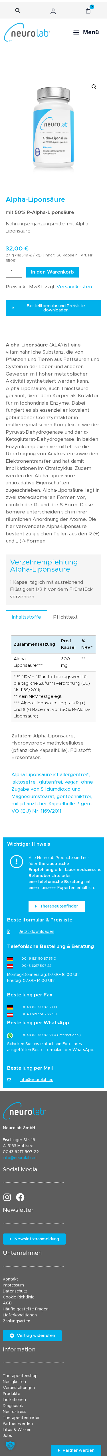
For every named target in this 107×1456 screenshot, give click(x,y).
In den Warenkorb (52, 272)
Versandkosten (74, 286)
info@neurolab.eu (20, 1158)
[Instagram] (7, 1197)
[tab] (26, 617)
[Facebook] (20, 1197)
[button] (17, 10)
